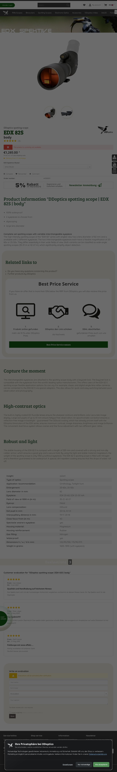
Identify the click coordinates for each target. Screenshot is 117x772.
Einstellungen (68, 765)
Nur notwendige (84, 765)
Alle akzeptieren (101, 765)
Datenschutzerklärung (98, 754)
